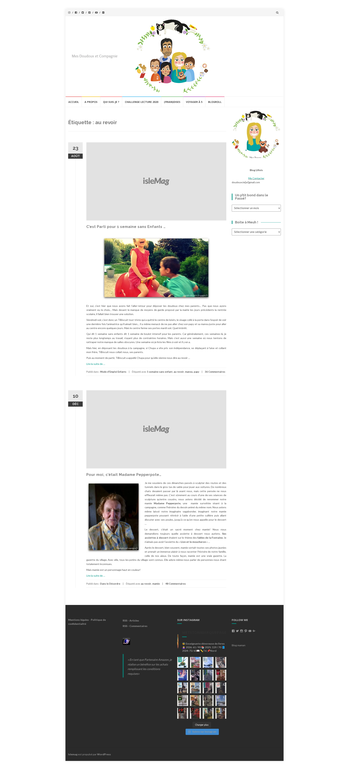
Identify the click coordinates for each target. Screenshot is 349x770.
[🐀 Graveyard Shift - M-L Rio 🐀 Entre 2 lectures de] (208, 700)
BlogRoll (215, 102)
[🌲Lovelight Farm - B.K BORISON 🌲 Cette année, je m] (208, 713)
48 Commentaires (175, 583)
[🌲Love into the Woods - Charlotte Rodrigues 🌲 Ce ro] (208, 662)
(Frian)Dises (172, 102)
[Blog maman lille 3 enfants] (256, 134)
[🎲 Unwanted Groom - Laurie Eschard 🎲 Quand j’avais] (195, 662)
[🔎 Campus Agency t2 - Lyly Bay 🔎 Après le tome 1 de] (195, 687)
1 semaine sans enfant (160, 371)
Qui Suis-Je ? (111, 102)
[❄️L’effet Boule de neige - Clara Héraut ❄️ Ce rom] (220, 700)
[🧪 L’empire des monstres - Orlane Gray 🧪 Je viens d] (182, 713)
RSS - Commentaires (135, 625)
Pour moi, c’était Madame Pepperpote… (123, 474)
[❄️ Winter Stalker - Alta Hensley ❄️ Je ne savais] (182, 700)
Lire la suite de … (95, 363)
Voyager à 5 (194, 102)
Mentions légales (78, 619)
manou (189, 371)
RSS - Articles (131, 620)
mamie (156, 583)
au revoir (179, 371)
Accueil (73, 102)
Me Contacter (256, 178)
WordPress (104, 754)
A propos (91, 102)
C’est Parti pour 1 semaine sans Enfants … (126, 226)
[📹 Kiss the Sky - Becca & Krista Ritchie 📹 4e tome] (182, 687)
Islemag (72, 754)
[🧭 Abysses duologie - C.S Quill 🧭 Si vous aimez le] (208, 687)
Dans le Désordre (110, 583)
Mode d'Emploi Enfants (113, 371)
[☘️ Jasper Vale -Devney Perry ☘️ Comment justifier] (220, 713)
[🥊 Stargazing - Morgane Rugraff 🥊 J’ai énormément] (220, 675)
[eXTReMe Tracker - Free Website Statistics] (126, 641)
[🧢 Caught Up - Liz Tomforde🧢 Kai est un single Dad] (195, 700)
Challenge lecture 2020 (141, 102)
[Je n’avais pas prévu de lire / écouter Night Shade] (220, 662)
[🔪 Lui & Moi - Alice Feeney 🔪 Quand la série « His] (220, 687)
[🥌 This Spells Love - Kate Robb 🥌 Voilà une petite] (182, 662)
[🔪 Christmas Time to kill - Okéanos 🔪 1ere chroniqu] (195, 713)
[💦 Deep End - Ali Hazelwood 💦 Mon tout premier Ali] (182, 675)
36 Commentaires (215, 371)
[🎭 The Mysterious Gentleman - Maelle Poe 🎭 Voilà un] (195, 675)
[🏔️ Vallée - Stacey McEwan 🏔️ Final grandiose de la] (208, 675)
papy (196, 371)
